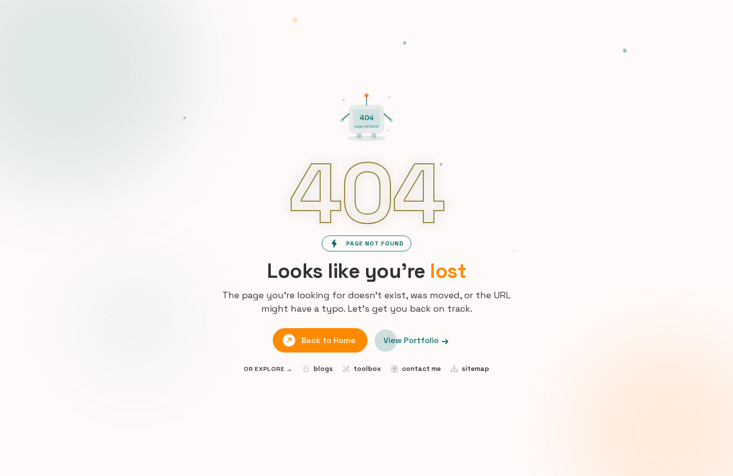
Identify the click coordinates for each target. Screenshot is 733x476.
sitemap (475, 368)
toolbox (367, 368)
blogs (323, 368)
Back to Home (328, 340)
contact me (421, 368)
